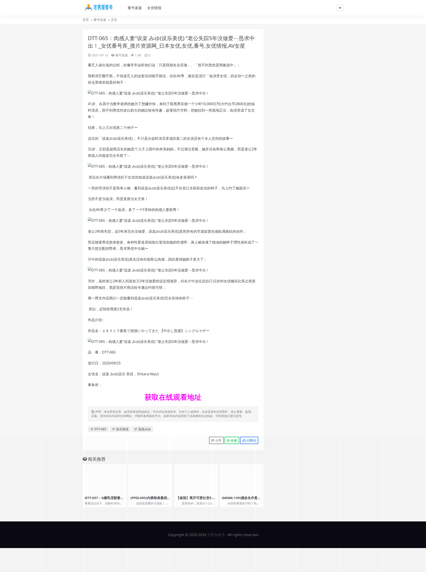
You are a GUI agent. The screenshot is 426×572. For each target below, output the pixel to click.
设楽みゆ (144, 429)
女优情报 (154, 7)
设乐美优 (122, 429)
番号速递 (135, 7)
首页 (86, 20)
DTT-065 (100, 429)
